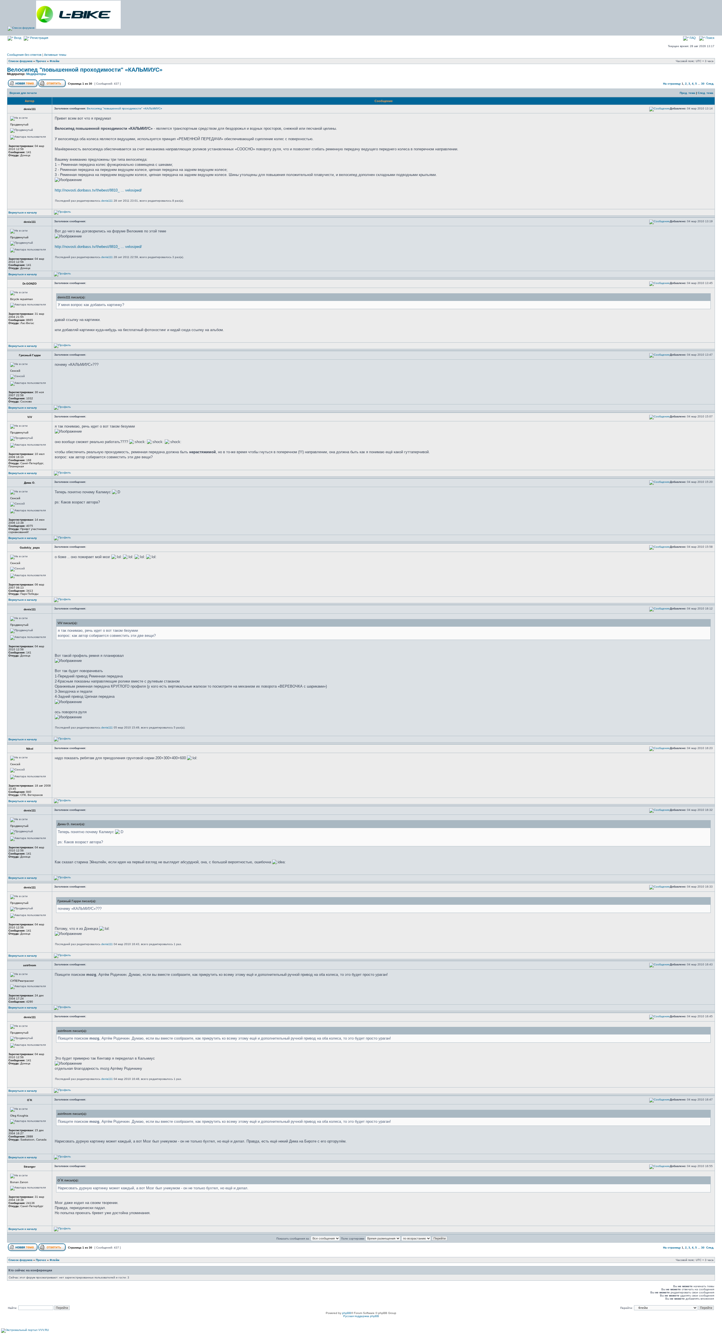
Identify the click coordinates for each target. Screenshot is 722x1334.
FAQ (692, 37)
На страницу (672, 83)
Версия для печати (23, 92)
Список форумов (20, 61)
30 (703, 83)
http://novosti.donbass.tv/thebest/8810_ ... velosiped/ (98, 190)
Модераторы (36, 74)
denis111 (107, 200)
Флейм (54, 61)
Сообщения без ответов (24, 54)
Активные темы (55, 54)
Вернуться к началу (22, 212)
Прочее (41, 61)
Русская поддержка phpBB (361, 1316)
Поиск (709, 37)
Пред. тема (687, 92)
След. (710, 83)
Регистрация (38, 37)
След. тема (705, 92)
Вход (17, 37)
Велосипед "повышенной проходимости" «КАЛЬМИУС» (84, 70)
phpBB (346, 1313)
